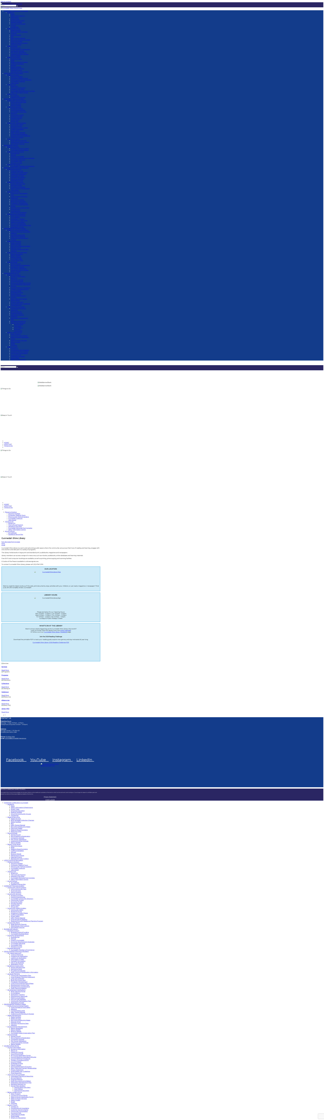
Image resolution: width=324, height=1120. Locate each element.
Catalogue (5, 692)
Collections (5, 683)
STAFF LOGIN (50, 800)
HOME (6, 442)
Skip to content (6, 1)
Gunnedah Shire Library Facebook (55, 632)
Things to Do (8, 446)
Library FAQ (5, 709)
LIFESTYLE (7, 444)
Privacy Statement (50, 797)
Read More (5, 670)
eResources (5, 700)
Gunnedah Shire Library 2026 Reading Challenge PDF (51, 642)
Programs (5, 675)
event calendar (65, 630)
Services (4, 667)
